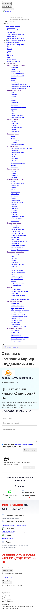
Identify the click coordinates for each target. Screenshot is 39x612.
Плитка (13, 198)
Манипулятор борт (13, 30)
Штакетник (15, 243)
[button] (2, 1)
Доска (13, 138)
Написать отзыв (29, 468)
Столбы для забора (18, 245)
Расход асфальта (17, 115)
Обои (13, 190)
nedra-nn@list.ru (7, 538)
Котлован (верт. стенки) (19, 84)
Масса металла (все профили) (21, 148)
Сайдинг (14, 212)
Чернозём (14, 105)
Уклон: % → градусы (18, 339)
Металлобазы (22, 40)
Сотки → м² (15, 333)
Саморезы (15, 175)
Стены (13, 181)
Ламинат (14, 206)
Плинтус (14, 214)
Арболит (14, 129)
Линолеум (14, 208)
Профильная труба (18, 163)
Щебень (10, 55)
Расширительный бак (18, 326)
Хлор (13, 297)
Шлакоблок (15, 132)
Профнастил (15, 231)
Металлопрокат (12, 146)
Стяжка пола (15, 71)
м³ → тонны (15, 330)
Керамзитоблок (16, 127)
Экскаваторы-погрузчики (15, 38)
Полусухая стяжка (17, 73)
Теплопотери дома (17, 306)
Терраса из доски (17, 277)
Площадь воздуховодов (19, 316)
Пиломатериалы (13, 134)
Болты (13, 171)
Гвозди (13, 173)
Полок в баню (16, 285)
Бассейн (10, 287)
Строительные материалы (15, 44)
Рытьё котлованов (13, 61)
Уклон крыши (15, 225)
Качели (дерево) (17, 270)
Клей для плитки (17, 202)
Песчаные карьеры (12, 42)
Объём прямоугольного (19, 291)
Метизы (14, 177)
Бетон (13, 69)
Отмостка (14, 82)
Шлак (13, 111)
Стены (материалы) (18, 183)
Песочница (15, 262)
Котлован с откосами (18, 88)
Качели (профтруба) (18, 272)
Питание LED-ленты (18, 314)
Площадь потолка (17, 219)
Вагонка (14, 210)
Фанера (14, 142)
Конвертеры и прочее (14, 328)
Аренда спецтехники (13, 26)
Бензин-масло (16, 341)
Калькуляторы (10, 63)
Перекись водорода (18, 295)
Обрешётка (15, 227)
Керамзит (14, 103)
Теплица (14, 258)
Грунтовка (14, 196)
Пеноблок (14, 123)
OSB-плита (15, 140)
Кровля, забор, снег (14, 223)
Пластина (14, 167)
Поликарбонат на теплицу (20, 250)
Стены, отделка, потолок (15, 179)
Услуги (8, 57)
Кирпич (13, 121)
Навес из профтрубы (18, 235)
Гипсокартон (15, 192)
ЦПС (13, 80)
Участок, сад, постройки (15, 252)
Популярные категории (9, 597)
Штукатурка (15, 185)
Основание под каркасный (20, 299)
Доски (9, 51)
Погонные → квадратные (19, 337)
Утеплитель (15, 221)
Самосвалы (11, 32)
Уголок (13, 161)
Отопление (15, 303)
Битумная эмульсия (18, 117)
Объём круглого (16, 289)
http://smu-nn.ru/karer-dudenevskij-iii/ (14, 525)
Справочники (6, 593)
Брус (9, 47)
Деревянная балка (17, 144)
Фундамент (15, 67)
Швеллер (14, 158)
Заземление (15, 324)
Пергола (14, 266)
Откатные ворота (17, 248)
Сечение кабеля (17, 312)
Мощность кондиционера (20, 310)
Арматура (14, 150)
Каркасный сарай (17, 279)
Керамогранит (16, 200)
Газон (13, 256)
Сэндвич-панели (17, 233)
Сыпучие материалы (14, 90)
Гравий (9, 49)
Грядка (13, 260)
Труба (13, 165)
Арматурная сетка (17, 152)
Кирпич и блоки (12, 119)
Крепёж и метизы (13, 169)
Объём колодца (16, 320)
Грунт (13, 113)
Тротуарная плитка (17, 216)
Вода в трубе (15, 318)
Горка (13, 268)
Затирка (14, 204)
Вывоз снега (11, 59)
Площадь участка (17, 254)
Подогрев (14, 293)
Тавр (13, 156)
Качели (13, 274)
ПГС (12, 98)
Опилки (14, 109)
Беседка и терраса (17, 264)
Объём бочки (15, 322)
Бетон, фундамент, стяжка (16, 65)
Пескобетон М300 (17, 76)
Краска (13, 187)
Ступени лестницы (17, 283)
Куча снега (15, 239)
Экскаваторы (11, 36)
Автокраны (11, 28)
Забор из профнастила (19, 241)
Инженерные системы (14, 301)
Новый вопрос (7, 583)
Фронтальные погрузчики (15, 34)
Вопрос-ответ (7, 577)
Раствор (14, 78)
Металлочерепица (17, 229)
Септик (13, 281)
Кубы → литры (16, 335)
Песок (9, 53)
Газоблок (14, 125)
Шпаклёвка (15, 194)
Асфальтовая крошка (18, 107)
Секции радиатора (17, 308)
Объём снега (15, 237)
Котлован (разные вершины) (21, 86)
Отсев (13, 100)
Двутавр (14, 154)
